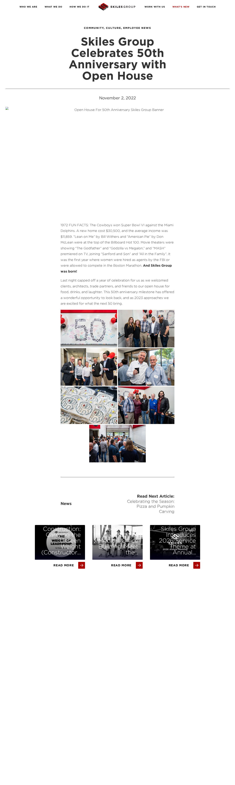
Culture (113, 27)
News (66, 503)
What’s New (180, 6)
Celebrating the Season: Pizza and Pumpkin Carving (150, 506)
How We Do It (79, 6)
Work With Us (154, 6)
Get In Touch (206, 6)
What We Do (53, 6)
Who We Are (28, 6)
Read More (63, 565)
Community (94, 27)
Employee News (137, 27)
